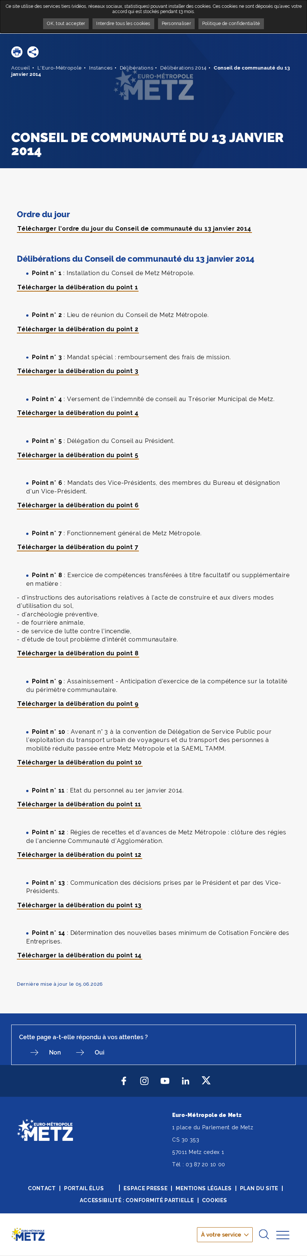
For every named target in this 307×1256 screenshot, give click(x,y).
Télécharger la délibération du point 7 (78, 547)
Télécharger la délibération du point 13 (80, 905)
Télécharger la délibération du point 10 (80, 762)
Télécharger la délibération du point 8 (78, 653)
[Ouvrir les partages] (33, 52)
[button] (16, 52)
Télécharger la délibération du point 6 (78, 505)
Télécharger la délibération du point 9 (78, 703)
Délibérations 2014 (183, 68)
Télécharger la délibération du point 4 (78, 412)
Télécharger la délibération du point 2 (78, 329)
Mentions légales (203, 1188)
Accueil (20, 68)
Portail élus (84, 1188)
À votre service (221, 1234)
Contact (42, 1188)
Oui (99, 1052)
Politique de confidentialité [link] (231, 23)
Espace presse (145, 1188)
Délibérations (136, 68)
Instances (101, 68)
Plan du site (259, 1188)
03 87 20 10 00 (205, 1164)
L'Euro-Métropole (59, 68)
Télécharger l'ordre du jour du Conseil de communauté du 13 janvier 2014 (134, 228)
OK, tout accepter (66, 23)
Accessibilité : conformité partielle (137, 1200)
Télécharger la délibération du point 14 (80, 955)
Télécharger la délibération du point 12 (80, 854)
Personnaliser (176, 23)
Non (55, 1052)
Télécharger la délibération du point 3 (78, 371)
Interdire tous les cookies (123, 23)
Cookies (214, 1200)
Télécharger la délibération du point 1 (78, 287)
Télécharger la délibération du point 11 (79, 804)
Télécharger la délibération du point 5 (78, 455)
